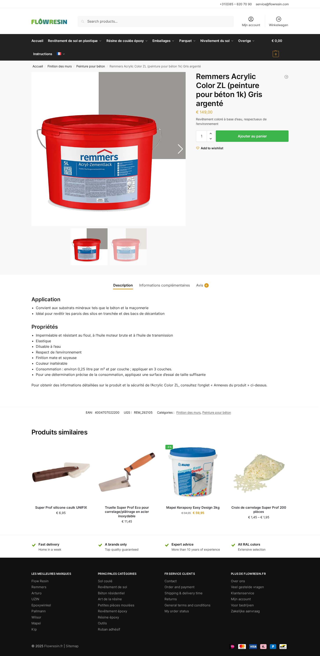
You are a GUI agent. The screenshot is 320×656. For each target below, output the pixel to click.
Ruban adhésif (109, 629)
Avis (201, 285)
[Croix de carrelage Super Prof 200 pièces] (258, 472)
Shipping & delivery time (184, 593)
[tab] (123, 285)
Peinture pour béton (90, 66)
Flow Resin (40, 581)
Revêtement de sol (112, 587)
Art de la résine (110, 599)
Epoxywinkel (41, 605)
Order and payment (179, 587)
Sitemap (72, 646)
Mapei (36, 623)
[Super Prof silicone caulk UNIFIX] (61, 472)
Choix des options (193, 522)
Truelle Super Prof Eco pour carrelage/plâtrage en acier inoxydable (127, 511)
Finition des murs (60, 66)
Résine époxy (108, 617)
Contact (171, 581)
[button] (180, 149)
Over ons (238, 581)
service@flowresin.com (272, 4)
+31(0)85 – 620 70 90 (236, 4)
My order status (177, 611)
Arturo (36, 593)
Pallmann (38, 611)
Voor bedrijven (242, 605)
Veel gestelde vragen (247, 587)
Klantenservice (242, 593)
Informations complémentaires (164, 285)
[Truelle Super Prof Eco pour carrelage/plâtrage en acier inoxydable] (127, 472)
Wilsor (36, 617)
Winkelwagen (278, 25)
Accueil (38, 66)
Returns (171, 599)
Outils (102, 623)
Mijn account (251, 25)
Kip (34, 629)
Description (123, 285)
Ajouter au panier (252, 136)
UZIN (35, 599)
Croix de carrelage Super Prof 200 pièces (258, 509)
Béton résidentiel (111, 593)
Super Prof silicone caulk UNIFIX (61, 507)
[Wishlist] (84, 449)
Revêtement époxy (112, 611)
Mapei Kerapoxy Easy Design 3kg (192, 507)
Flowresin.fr (53, 646)
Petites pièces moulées (116, 605)
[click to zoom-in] (108, 149)
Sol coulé (105, 581)
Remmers (38, 587)
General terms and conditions (187, 605)
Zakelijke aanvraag (245, 611)
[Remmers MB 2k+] (286, 77)
